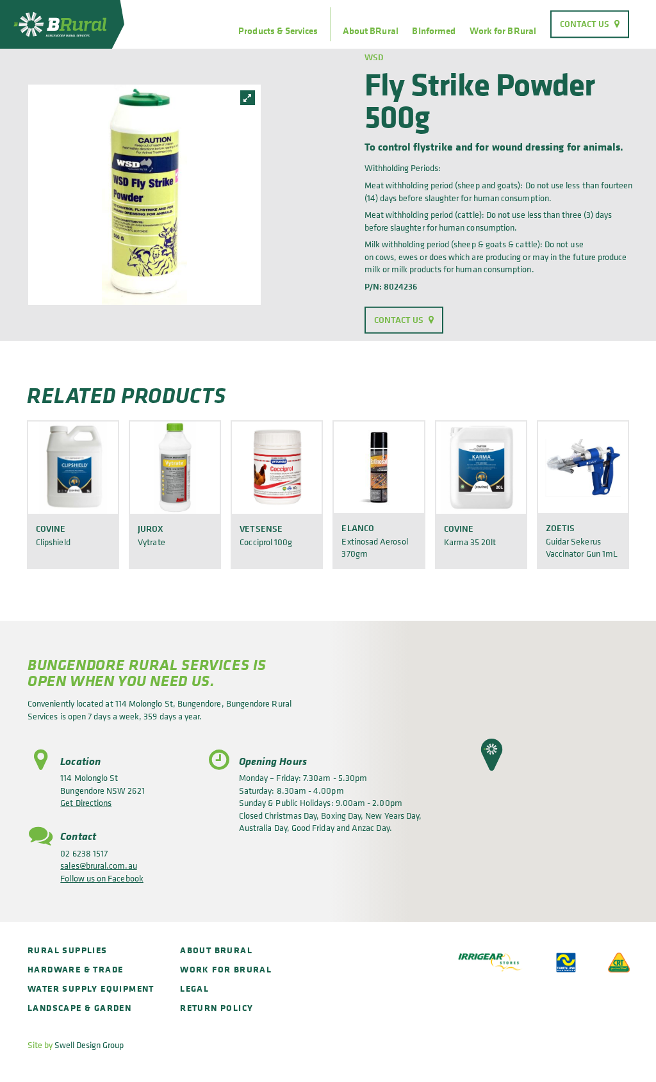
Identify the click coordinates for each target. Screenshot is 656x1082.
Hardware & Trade (75, 969)
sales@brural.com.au (98, 865)
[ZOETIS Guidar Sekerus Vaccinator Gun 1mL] (583, 467)
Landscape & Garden (79, 1007)
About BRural (370, 30)
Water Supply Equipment (91, 988)
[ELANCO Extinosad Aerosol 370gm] (378, 467)
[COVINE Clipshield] (73, 467)
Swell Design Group (89, 1044)
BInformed (433, 30)
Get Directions (85, 802)
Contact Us (585, 23)
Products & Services (278, 30)
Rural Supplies (68, 950)
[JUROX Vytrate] (175, 467)
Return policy (216, 1007)
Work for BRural (503, 30)
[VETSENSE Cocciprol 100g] (277, 467)
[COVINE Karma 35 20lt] (481, 467)
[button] (491, 754)
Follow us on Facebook (101, 878)
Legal (194, 988)
